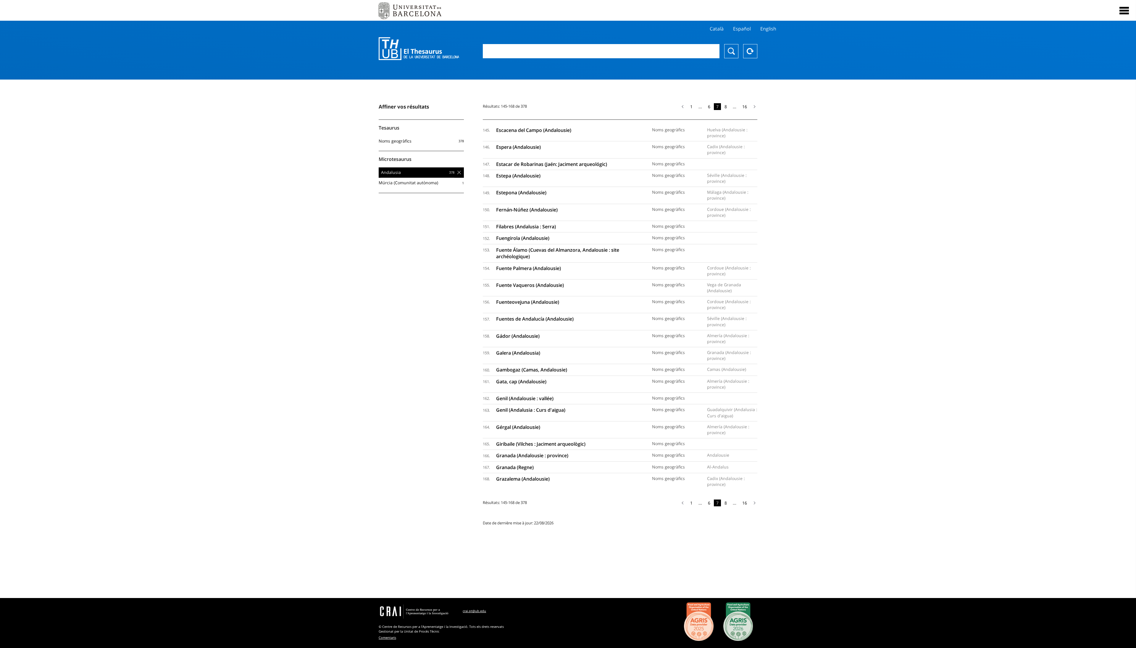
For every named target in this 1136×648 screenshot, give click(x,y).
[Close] (1124, 11)
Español (742, 28)
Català (717, 28)
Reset (750, 51)
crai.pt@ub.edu (474, 611)
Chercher (731, 51)
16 (744, 106)
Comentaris (387, 637)
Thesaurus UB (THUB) (419, 49)
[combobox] (601, 51)
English (768, 28)
